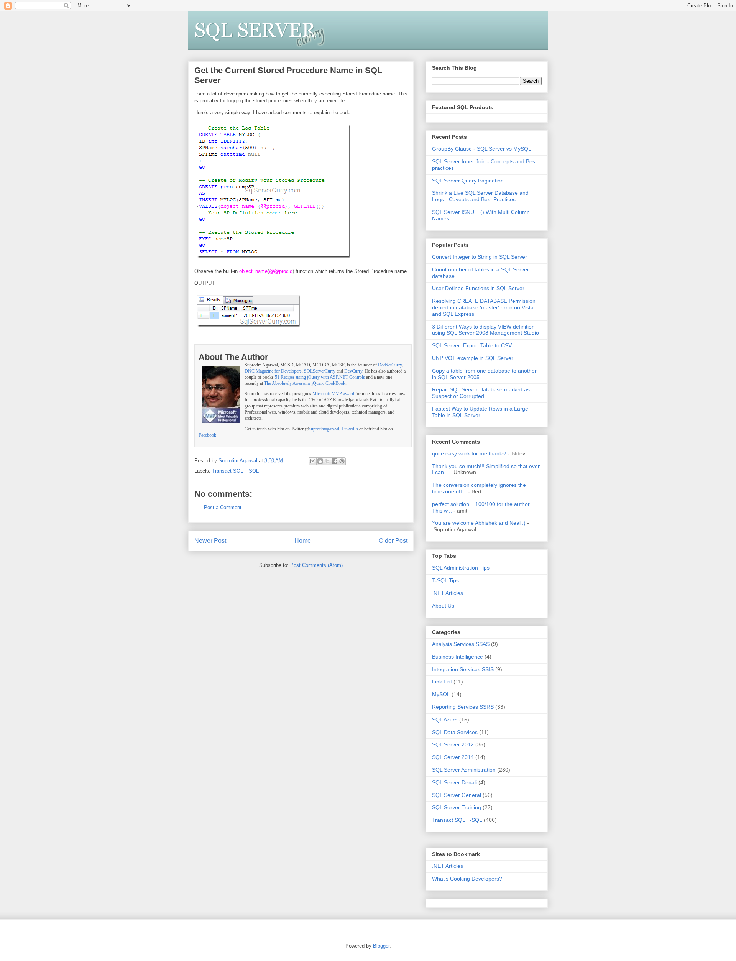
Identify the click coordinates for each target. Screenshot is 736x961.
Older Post (393, 540)
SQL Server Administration (464, 770)
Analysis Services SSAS (461, 644)
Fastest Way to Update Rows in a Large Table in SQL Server (480, 412)
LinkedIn (350, 429)
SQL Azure (445, 719)
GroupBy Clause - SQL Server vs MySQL (481, 149)
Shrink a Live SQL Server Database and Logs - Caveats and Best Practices (480, 196)
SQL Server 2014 (453, 757)
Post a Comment (223, 507)
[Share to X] (327, 461)
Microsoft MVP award (333, 393)
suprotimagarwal (324, 429)
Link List (442, 681)
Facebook (207, 435)
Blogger (381, 946)
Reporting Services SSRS (463, 707)
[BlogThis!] (320, 461)
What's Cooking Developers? (467, 879)
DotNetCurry (390, 365)
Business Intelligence (457, 657)
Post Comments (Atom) (316, 565)
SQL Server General (456, 795)
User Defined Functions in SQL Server (478, 288)
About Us (443, 606)
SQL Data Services (455, 732)
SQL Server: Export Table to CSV (472, 345)
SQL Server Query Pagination (468, 180)
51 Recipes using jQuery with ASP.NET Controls (320, 377)
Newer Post (210, 540)
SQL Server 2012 (453, 744)
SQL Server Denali (454, 782)
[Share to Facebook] (334, 461)
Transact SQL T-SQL (235, 471)
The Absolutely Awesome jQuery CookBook (304, 383)
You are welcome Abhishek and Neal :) (479, 523)
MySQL (441, 694)
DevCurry (353, 371)
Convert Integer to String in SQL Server (479, 257)
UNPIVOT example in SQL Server (472, 358)
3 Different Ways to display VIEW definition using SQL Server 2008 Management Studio (485, 330)
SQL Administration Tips (461, 568)
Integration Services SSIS (463, 669)
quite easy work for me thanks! (469, 453)
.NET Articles (447, 593)
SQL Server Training (456, 807)
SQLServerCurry (319, 371)
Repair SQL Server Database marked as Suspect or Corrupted (481, 392)
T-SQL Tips (445, 580)
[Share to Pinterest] (342, 461)
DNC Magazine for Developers (273, 371)
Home (302, 540)
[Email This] (313, 461)
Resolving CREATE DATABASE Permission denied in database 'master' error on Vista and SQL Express (484, 307)
